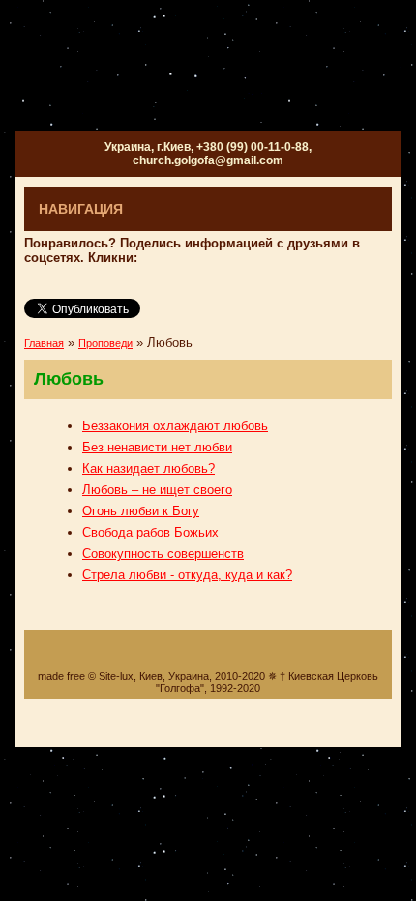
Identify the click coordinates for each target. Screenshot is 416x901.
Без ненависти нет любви (157, 447)
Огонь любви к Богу (140, 511)
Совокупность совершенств (163, 553)
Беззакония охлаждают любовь (175, 426)
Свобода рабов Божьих (150, 532)
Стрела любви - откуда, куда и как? (187, 574)
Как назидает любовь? (148, 468)
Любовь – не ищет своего (157, 489)
